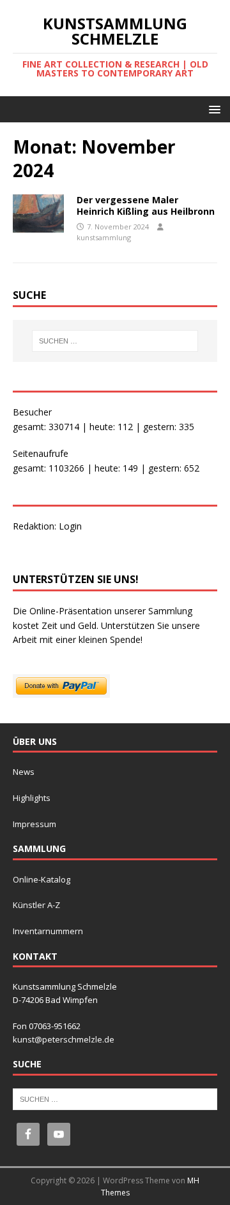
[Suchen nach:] (115, 341)
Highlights (31, 798)
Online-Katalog (41, 879)
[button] (212, 108)
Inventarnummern (48, 931)
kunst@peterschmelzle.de (63, 1039)
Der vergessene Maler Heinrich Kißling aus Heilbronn (146, 205)
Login (70, 526)
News (23, 771)
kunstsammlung (104, 237)
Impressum (34, 824)
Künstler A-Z (36, 905)
